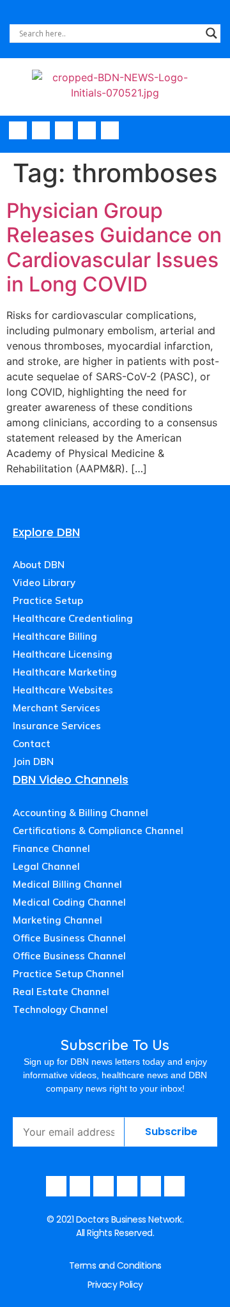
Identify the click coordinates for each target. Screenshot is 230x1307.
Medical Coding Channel (69, 902)
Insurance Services (57, 726)
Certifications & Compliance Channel (98, 830)
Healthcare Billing (55, 636)
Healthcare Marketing (65, 672)
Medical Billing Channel (67, 884)
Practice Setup (48, 600)
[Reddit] (174, 1186)
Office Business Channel (69, 938)
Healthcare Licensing (62, 654)
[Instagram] (64, 130)
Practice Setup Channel (68, 974)
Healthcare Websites (63, 690)
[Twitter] (87, 130)
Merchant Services (56, 708)
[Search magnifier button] (211, 33)
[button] (217, 131)
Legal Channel (46, 866)
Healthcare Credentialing (73, 618)
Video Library (44, 582)
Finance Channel (51, 848)
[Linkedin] (110, 130)
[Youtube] (41, 130)
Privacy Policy (115, 1284)
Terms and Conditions (115, 1265)
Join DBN (33, 761)
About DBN (39, 565)
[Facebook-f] (18, 130)
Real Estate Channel (61, 992)
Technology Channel (60, 1009)
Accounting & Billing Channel (80, 813)
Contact (31, 744)
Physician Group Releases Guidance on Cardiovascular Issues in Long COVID (114, 247)
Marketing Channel (57, 920)
